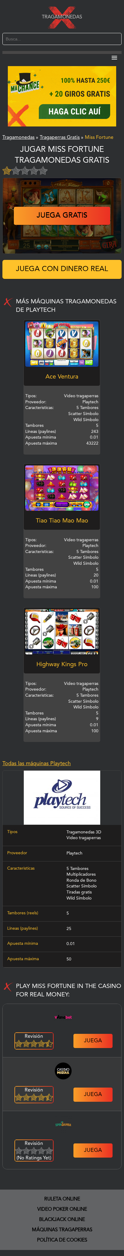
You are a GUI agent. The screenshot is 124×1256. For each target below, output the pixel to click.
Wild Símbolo (79, 898)
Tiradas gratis (79, 892)
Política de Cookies (62, 1240)
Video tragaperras (84, 838)
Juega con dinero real (62, 269)
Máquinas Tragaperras (62, 1230)
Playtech (74, 853)
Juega (93, 1040)
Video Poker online (62, 1209)
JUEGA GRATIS (62, 215)
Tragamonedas (62, 17)
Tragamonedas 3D (84, 832)
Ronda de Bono (81, 880)
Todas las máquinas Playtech (36, 763)
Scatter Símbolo (82, 886)
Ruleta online (62, 1199)
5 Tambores (77, 869)
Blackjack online (62, 1219)
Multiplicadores (81, 874)
